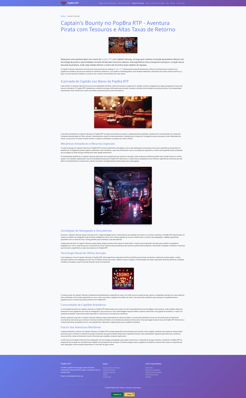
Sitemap (148, 377)
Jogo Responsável (151, 374)
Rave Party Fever (124, 3)
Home (63, 16)
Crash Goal (180, 3)
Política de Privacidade (153, 372)
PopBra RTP (73, 3)
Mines (173, 3)
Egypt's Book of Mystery (107, 3)
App (167, 3)
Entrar (129, 394)
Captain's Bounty (138, 3)
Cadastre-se (117, 394)
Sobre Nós (149, 368)
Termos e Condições (152, 370)
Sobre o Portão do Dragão (155, 3)
